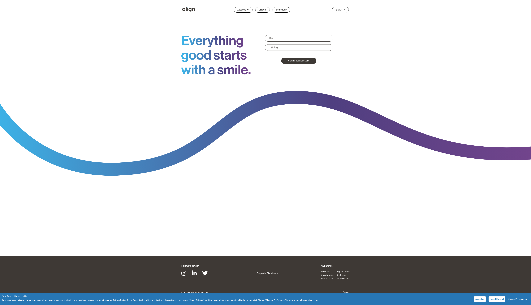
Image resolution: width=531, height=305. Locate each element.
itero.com (325, 271)
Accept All (479, 299)
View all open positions (298, 60)
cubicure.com (343, 278)
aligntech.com (343, 271)
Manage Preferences (517, 299)
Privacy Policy (119, 300)
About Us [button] (241, 9)
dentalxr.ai (341, 275)
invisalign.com (327, 275)
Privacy (346, 292)
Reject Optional (497, 299)
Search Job (281, 9)
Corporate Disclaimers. (267, 273)
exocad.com (327, 278)
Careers (262, 9)
